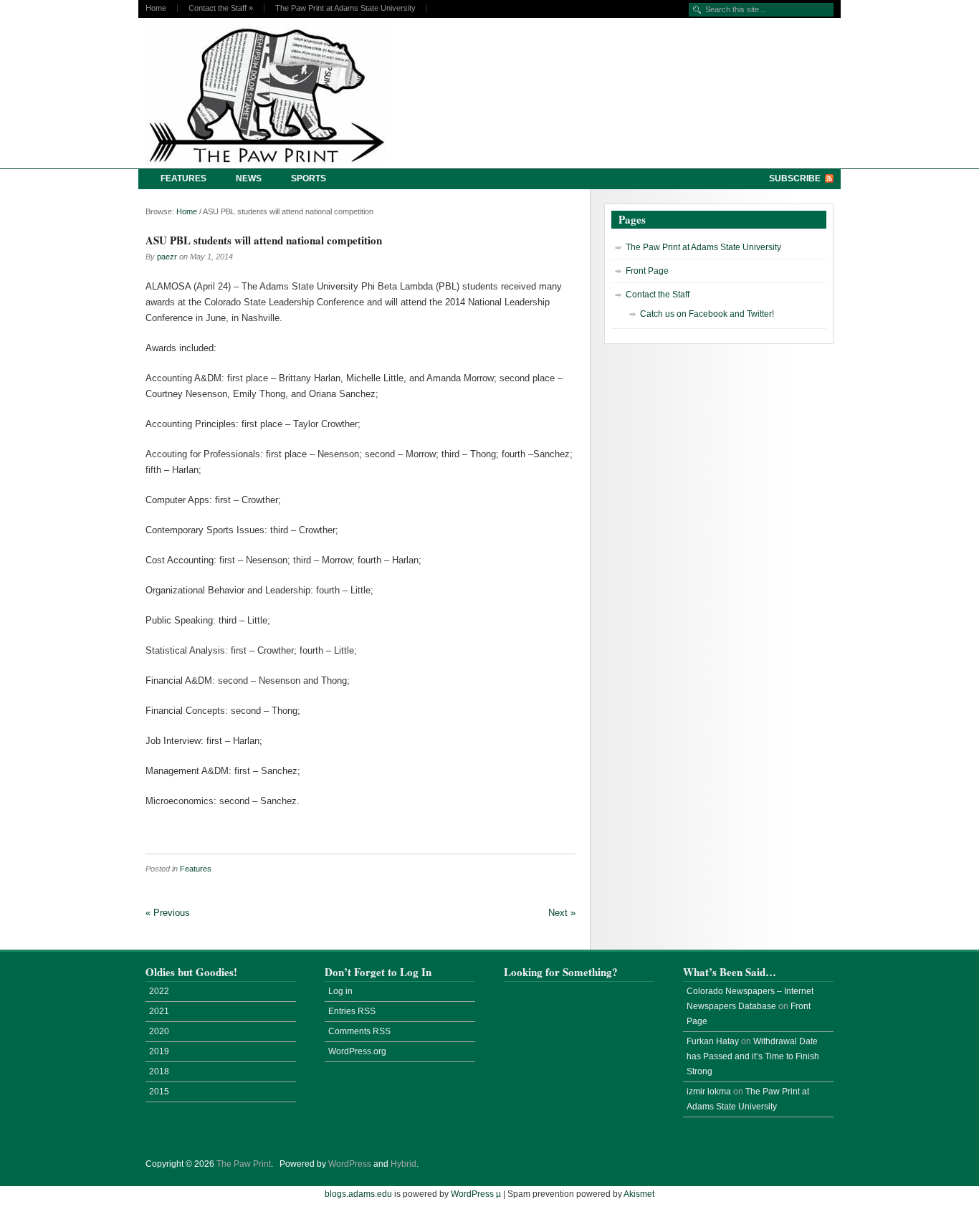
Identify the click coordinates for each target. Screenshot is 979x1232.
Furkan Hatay (713, 1041)
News (249, 178)
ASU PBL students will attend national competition (263, 240)
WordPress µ (476, 1194)
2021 (159, 1011)
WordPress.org (357, 1051)
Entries (352, 1011)
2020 (159, 1031)
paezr (167, 256)
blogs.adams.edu (358, 1194)
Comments (359, 1031)
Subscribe (795, 178)
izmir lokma (709, 1092)
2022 (159, 991)
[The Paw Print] (270, 93)
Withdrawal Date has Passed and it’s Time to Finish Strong (753, 1056)
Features (183, 178)
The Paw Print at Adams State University (345, 8)
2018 (159, 1071)
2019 (159, 1051)
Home (155, 8)
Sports (308, 178)
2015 (159, 1092)
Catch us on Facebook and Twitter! (707, 314)
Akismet (639, 1194)
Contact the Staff (220, 8)
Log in (340, 991)
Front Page (647, 271)
